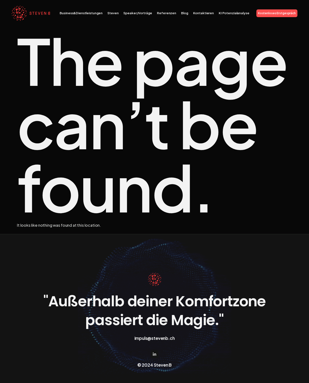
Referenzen (166, 13)
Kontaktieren (203, 13)
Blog (184, 13)
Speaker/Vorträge (137, 13)
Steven (113, 13)
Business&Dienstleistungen (81, 13)
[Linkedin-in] (154, 354)
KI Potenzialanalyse (234, 13)
